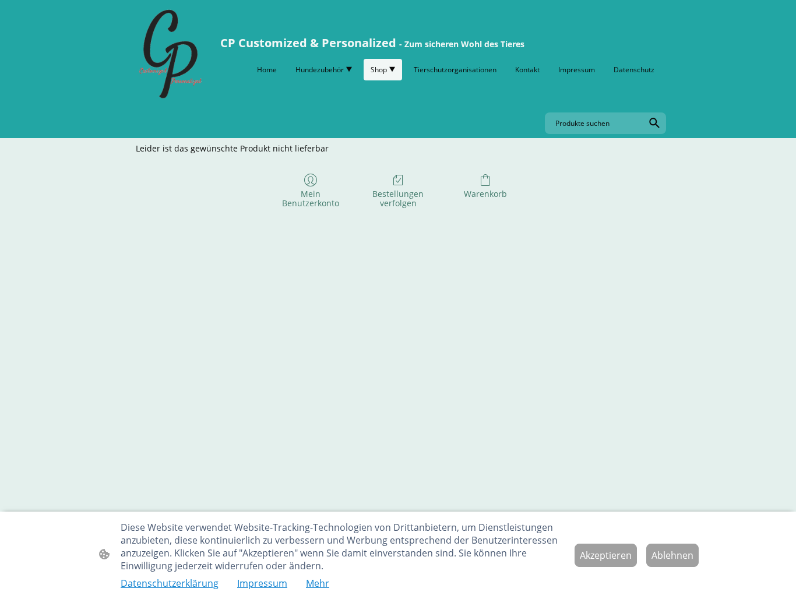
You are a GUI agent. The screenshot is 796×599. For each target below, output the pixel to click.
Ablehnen (672, 555)
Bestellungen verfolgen (398, 198)
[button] (654, 123)
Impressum (262, 583)
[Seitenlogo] (169, 53)
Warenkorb (485, 193)
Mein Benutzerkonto (310, 198)
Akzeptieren (606, 555)
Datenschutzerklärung (170, 583)
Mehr (317, 583)
